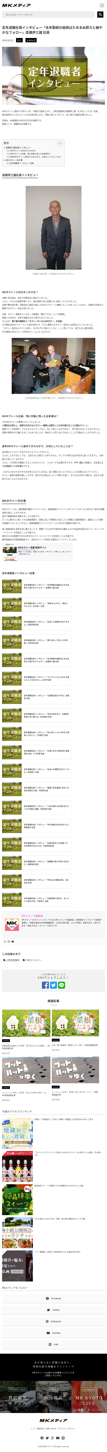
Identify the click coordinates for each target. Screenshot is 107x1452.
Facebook (56, 1298)
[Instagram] (9, 941)
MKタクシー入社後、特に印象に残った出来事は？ (30, 153)
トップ (33, 1428)
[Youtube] (12, 941)
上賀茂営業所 (12, 960)
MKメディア (48, 1446)
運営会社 (40, 1428)
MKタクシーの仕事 (14, 160)
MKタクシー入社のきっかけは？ (23, 150)
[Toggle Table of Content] (58, 143)
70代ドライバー (33, 960)
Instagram (56, 1321)
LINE (56, 1344)
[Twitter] (5, 941)
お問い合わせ (50, 1428)
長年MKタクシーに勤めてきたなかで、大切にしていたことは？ (36, 156)
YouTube (56, 1333)
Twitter (56, 1310)
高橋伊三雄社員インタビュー (18, 147)
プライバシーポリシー (66, 1428)
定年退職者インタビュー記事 (22, 163)
